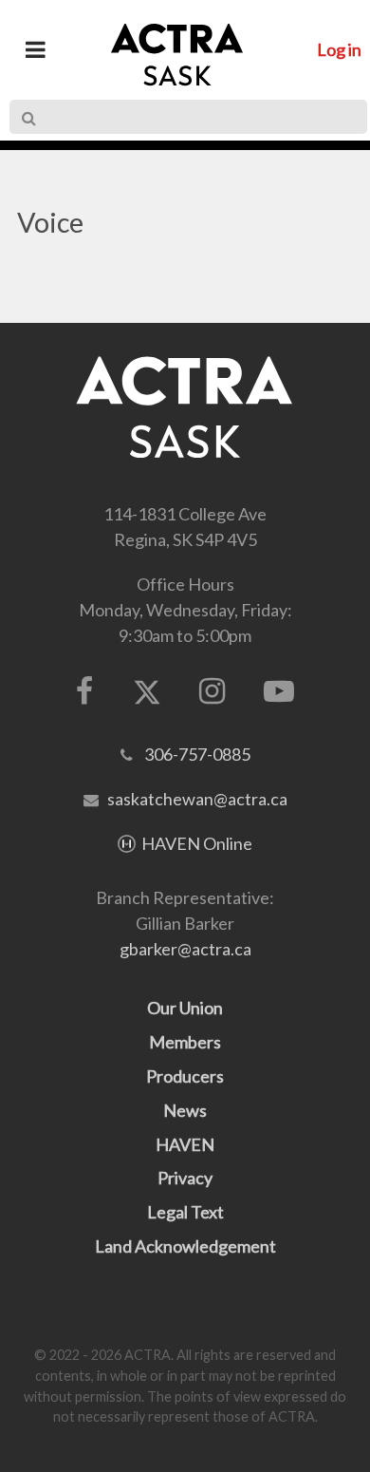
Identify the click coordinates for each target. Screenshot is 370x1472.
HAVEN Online (196, 843)
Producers (185, 1076)
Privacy (185, 1177)
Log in (339, 49)
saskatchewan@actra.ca (197, 798)
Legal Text (185, 1211)
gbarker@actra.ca (185, 948)
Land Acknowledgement (185, 1246)
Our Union (185, 1007)
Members (185, 1041)
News (185, 1110)
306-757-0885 (197, 754)
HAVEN (185, 1144)
